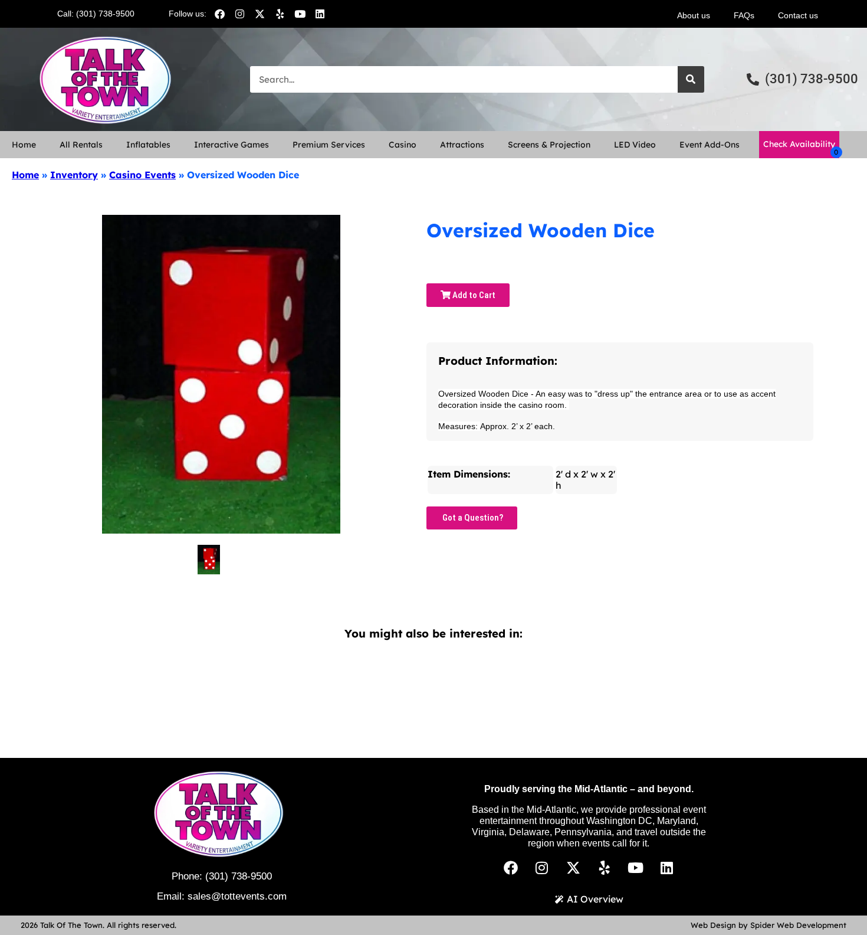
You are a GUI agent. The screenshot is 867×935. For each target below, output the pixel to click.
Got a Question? (472, 517)
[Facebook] (219, 14)
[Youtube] (300, 14)
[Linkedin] (320, 14)
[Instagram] (239, 14)
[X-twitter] (259, 14)
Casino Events (142, 175)
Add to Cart (473, 295)
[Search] (691, 79)
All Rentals (81, 144)
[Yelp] (280, 14)
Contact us (798, 15)
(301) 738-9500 (238, 876)
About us (693, 15)
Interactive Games (231, 144)
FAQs (744, 15)
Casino (402, 144)
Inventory (74, 175)
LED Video (635, 144)
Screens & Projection (549, 144)
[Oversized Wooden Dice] (208, 559)
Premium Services (329, 144)
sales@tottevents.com (237, 896)
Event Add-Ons (709, 144)
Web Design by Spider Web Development (768, 925)
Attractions (462, 144)
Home (24, 144)
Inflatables (148, 144)
